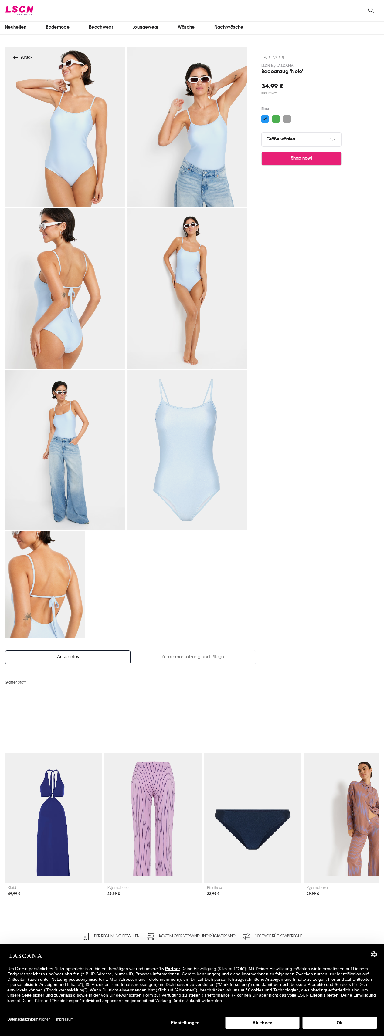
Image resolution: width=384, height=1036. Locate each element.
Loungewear (145, 27)
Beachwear (101, 27)
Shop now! (301, 158)
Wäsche (186, 27)
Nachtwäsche (228, 27)
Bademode (58, 27)
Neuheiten (15, 27)
